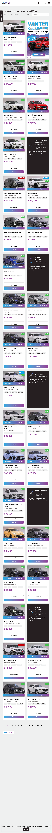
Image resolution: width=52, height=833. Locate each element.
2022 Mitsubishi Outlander (13, 232)
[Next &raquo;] (45, 725)
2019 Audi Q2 (8, 621)
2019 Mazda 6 (8, 582)
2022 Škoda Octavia (35, 115)
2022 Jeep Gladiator (11, 660)
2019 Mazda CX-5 (34, 582)
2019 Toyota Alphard (11, 76)
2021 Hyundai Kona (10, 388)
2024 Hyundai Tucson (11, 699)
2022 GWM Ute (9, 271)
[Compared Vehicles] (42, 3)
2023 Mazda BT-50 (34, 660)
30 (38, 725)
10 (33, 725)
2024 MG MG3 (8, 543)
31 (41, 725)
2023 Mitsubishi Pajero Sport (37, 427)
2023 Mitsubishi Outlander (13, 193)
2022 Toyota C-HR (10, 154)
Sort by (29, 14)
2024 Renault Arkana (11, 310)
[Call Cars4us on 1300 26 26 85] (45, 3)
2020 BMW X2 (33, 349)
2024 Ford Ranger (10, 37)
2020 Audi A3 (8, 115)
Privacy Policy (26, 827)
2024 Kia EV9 (32, 193)
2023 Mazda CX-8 (10, 349)
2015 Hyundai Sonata (35, 232)
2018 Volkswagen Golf (35, 310)
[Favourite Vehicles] (38, 3)
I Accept (26, 829)
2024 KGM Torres (34, 76)
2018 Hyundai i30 (34, 466)
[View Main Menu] (48, 3)
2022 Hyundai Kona (10, 466)
